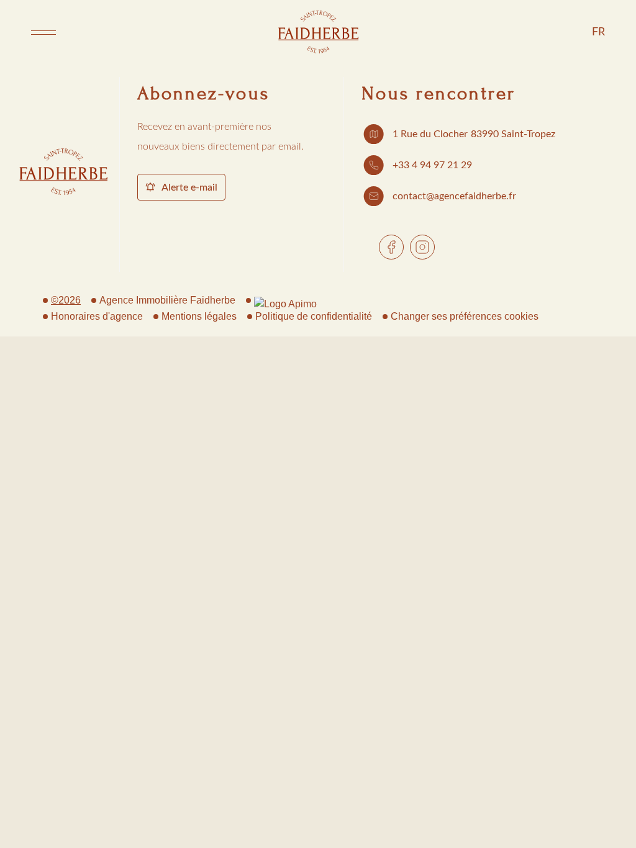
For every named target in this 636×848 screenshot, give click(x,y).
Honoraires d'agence (97, 316)
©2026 (66, 300)
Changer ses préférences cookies (464, 316)
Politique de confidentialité (313, 316)
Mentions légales (199, 316)
